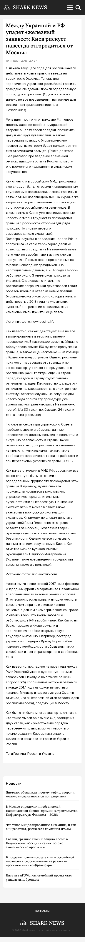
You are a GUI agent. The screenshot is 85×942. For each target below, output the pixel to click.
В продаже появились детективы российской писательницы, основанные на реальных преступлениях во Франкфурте (40, 861)
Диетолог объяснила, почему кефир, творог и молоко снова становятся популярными (40, 794)
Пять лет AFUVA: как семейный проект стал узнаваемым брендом (39, 877)
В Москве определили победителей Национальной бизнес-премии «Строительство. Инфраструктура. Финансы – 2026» (42, 810)
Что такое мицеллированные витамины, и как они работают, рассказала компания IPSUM (41, 827)
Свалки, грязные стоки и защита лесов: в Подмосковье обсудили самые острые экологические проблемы (37, 843)
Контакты (42, 911)
